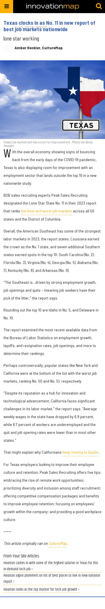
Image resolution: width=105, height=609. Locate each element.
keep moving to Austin (80, 452)
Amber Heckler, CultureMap (39, 48)
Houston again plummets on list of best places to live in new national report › (52, 579)
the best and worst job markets (46, 210)
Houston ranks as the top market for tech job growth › (42, 590)
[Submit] (99, 6)
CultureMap (57, 543)
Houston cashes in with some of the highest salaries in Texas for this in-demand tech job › (51, 566)
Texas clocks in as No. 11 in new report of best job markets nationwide (49, 26)
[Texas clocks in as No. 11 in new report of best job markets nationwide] (52, 99)
